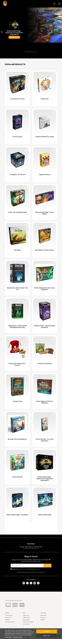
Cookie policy (8, 637)
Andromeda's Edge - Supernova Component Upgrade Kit (44, 478)
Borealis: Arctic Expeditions (17, 439)
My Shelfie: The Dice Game (44, 250)
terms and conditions (24, 569)
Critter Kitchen (17, 477)
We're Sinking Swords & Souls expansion (44, 288)
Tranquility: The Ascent (17, 174)
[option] (31, 31)
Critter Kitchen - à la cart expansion (44, 440)
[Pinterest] (38, 583)
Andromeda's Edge (44, 515)
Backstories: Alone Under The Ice (17, 288)
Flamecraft (45, 99)
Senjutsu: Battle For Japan (44, 136)
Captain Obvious (44, 174)
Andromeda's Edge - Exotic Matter (44, 213)
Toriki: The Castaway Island (17, 212)
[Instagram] (27, 583)
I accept (47, 631)
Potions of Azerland (45, 363)
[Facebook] (23, 583)
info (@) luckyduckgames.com (31, 548)
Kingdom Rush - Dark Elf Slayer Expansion (44, 326)
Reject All (46, 636)
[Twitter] (31, 583)
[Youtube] (34, 583)
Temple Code (17, 401)
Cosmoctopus (17, 136)
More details (14, 39)
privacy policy (36, 569)
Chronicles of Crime (17, 99)
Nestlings (17, 250)
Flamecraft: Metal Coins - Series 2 (17, 364)
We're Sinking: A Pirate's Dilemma (44, 402)
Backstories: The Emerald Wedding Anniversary (17, 326)
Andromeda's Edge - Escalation (17, 515)
